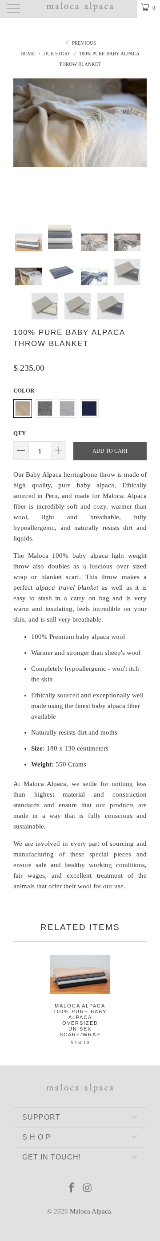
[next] (138, 144)
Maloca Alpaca (90, 1211)
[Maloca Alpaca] (80, 9)
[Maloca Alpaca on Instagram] (87, 1188)
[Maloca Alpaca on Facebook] (71, 1188)
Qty (19, 433)
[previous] (22, 144)
